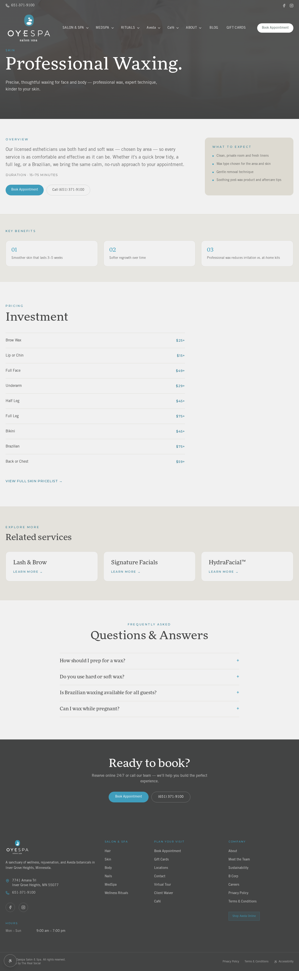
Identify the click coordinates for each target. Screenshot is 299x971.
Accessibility (286, 961)
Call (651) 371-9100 (68, 189)
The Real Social (31, 963)
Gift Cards (236, 27)
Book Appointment (275, 27)
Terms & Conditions (256, 961)
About (191, 27)
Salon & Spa (73, 27)
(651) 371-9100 (171, 796)
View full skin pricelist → (34, 481)
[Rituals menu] (138, 28)
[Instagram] (291, 5)
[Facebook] (284, 5)
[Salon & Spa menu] (87, 28)
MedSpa (102, 27)
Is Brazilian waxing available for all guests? (149, 692)
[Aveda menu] (159, 28)
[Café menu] (177, 28)
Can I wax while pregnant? (149, 708)
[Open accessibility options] (10, 960)
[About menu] (200, 28)
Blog (214, 27)
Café (170, 27)
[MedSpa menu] (112, 28)
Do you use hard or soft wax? (149, 677)
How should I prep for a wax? (149, 660)
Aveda (151, 27)
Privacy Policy (231, 961)
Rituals (128, 27)
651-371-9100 (23, 5)
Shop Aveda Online (244, 916)
